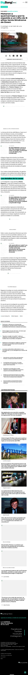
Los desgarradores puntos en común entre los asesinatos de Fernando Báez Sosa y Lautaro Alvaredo (18, 248)
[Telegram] (21, 56)
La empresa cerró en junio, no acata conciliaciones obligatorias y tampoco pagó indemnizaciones (13, 363)
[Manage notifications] (25, 672)
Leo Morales (6, 576)
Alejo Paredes (7, 605)
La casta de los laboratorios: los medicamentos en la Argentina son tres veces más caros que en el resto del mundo (13, 493)
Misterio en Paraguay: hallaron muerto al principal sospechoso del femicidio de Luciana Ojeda (14, 344)
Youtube (17, 633)
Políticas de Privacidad (6, 653)
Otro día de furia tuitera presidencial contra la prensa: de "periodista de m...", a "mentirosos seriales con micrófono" (13, 520)
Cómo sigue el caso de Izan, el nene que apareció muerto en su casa (14, 331)
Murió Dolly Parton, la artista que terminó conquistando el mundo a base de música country (12, 546)
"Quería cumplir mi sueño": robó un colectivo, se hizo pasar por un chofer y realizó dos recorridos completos (13, 337)
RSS (2, 658)
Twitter (18, 631)
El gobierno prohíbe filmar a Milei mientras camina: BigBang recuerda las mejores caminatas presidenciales (13, 369)
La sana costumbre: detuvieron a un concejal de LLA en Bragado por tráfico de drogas (14, 350)
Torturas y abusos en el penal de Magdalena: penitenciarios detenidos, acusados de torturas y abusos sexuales (14, 326)
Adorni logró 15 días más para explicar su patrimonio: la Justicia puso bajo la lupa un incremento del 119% (14, 439)
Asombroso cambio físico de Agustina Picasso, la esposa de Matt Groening (13, 358)
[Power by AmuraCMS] (23, 662)
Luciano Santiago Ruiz (5, 316)
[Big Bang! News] (8, 2)
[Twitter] (10, 56)
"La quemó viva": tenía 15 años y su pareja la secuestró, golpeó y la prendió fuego (18, 200)
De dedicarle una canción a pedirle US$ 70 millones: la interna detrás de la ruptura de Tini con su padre (13, 414)
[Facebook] (13, 56)
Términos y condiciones (6, 655)
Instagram (16, 636)
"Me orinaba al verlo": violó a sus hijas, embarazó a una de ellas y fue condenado (18, 150)
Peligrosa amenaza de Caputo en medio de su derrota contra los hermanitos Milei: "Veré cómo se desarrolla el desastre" (14, 376)
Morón (21, 316)
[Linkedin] (17, 56)
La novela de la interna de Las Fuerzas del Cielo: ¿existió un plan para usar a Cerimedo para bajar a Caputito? (14, 572)
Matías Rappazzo (15, 316)
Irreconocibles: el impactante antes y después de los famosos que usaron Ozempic (12, 382)
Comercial (3, 656)
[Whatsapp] (6, 56)
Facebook (16, 629)
